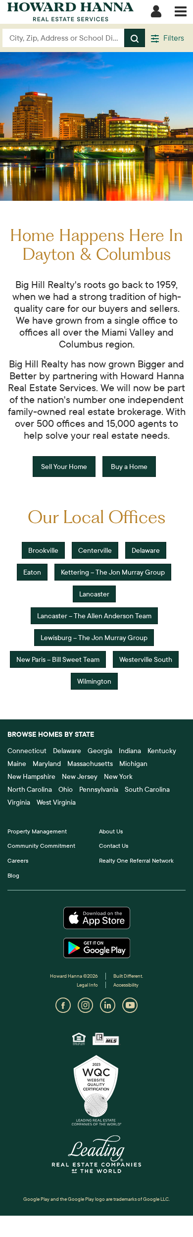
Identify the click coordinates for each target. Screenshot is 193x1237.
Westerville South (145, 659)
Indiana (130, 750)
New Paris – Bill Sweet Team (57, 659)
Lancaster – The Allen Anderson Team (94, 615)
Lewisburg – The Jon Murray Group (94, 637)
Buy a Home (129, 466)
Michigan (133, 763)
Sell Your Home (64, 466)
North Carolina (29, 789)
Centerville (95, 550)
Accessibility (126, 985)
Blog (13, 875)
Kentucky (161, 750)
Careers (17, 860)
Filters (172, 38)
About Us (111, 831)
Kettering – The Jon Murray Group (113, 572)
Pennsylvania (98, 789)
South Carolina (147, 789)
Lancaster (94, 593)
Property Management (37, 831)
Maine (16, 763)
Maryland (47, 763)
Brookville (43, 550)
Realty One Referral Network (136, 860)
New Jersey (79, 776)
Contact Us (113, 845)
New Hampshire (31, 776)
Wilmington (94, 681)
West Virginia (56, 802)
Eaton (32, 572)
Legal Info (87, 985)
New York (118, 776)
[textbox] (63, 38)
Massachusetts (90, 763)
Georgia (100, 750)
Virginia (18, 802)
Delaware (146, 550)
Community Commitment (41, 845)
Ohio (65, 789)
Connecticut (27, 750)
